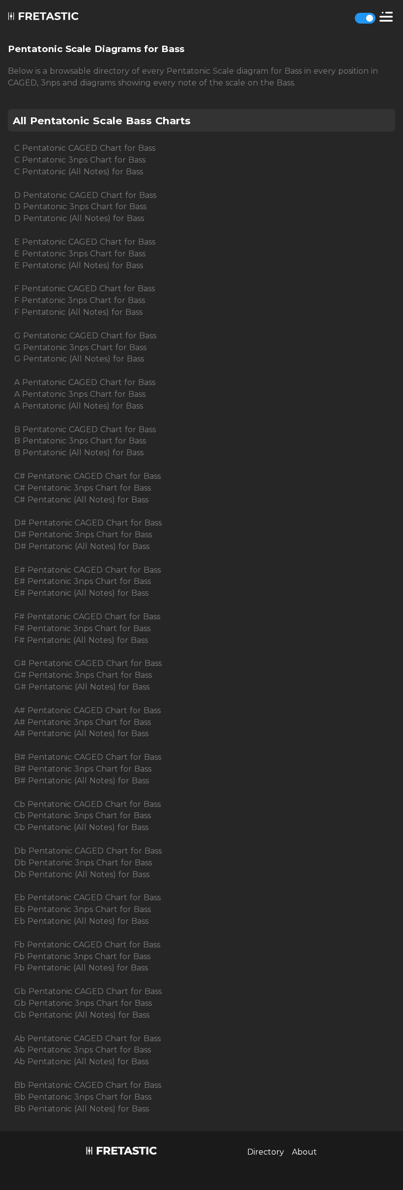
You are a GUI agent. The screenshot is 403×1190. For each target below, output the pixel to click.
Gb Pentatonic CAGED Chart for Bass (88, 991)
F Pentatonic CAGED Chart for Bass (84, 288)
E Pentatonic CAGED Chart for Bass (84, 242)
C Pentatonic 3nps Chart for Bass (79, 160)
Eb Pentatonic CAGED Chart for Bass (87, 897)
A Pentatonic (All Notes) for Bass (78, 406)
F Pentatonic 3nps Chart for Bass (79, 300)
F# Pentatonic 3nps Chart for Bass (82, 628)
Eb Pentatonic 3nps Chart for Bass (82, 909)
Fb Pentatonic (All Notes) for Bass (81, 967)
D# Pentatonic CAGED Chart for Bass (88, 522)
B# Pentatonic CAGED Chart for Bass (87, 757)
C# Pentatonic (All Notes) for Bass (81, 499)
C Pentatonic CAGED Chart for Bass (84, 148)
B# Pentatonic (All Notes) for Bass (81, 780)
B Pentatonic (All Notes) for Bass (79, 452)
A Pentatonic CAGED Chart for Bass (84, 382)
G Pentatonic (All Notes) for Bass (79, 358)
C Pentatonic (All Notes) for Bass (78, 171)
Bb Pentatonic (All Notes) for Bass (81, 1108)
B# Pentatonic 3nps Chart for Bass (82, 769)
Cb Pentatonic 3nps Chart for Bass (82, 815)
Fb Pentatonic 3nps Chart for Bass (82, 956)
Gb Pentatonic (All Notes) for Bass (81, 1015)
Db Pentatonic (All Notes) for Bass (81, 874)
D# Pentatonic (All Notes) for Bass (81, 546)
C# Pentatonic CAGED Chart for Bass (87, 476)
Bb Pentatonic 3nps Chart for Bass (82, 1097)
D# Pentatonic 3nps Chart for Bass (83, 534)
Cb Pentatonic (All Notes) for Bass (81, 827)
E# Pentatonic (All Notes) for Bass (81, 593)
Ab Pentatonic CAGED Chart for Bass (87, 1038)
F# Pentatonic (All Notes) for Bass (81, 640)
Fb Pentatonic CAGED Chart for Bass (87, 944)
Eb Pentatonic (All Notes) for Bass (81, 921)
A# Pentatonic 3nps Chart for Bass (82, 722)
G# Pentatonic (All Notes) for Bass (81, 687)
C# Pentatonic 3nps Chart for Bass (82, 488)
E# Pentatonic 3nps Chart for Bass (82, 581)
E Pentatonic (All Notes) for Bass (78, 265)
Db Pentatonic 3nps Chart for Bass (83, 862)
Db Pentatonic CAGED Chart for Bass (88, 851)
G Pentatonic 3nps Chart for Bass (80, 347)
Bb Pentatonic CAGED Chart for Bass (87, 1085)
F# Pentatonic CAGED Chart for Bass (87, 616)
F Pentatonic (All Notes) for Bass (78, 312)
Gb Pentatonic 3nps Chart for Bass (83, 1003)
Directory (265, 1152)
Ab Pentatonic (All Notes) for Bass (81, 1061)
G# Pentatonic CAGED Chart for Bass (88, 663)
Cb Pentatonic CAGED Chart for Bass (87, 804)
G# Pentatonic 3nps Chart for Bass (83, 675)
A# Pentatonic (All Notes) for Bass (81, 733)
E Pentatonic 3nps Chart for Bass (79, 253)
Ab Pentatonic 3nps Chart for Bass (82, 1049)
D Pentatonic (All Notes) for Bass (79, 218)
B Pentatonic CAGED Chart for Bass (85, 429)
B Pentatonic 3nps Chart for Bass (80, 440)
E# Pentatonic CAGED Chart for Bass (87, 570)
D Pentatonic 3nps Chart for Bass (80, 206)
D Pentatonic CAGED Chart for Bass (85, 195)
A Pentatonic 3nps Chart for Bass (79, 394)
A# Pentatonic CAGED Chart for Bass (87, 710)
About (304, 1152)
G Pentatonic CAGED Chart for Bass (85, 335)
